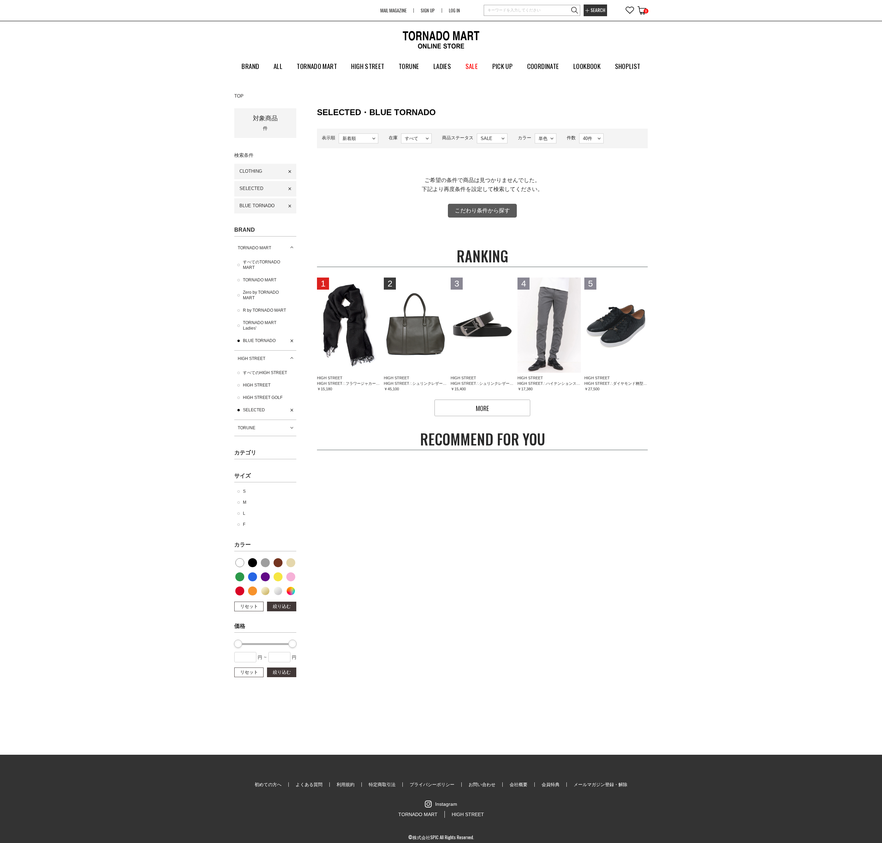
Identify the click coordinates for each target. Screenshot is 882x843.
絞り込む (282, 606)
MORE (482, 408)
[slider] (238, 644)
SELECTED (251, 188)
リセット (249, 606)
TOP (239, 96)
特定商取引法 (382, 784)
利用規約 (346, 784)
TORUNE (246, 427)
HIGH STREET (251, 358)
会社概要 (518, 784)
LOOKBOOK (587, 66)
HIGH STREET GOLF (263, 397)
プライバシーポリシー (432, 784)
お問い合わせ (482, 784)
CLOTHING (250, 171)
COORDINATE (543, 66)
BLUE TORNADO (257, 205)
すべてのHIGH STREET (265, 372)
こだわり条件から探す (482, 210)
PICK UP (502, 66)
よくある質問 (309, 784)
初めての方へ (268, 784)
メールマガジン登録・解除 (600, 784)
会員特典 (551, 784)
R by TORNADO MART (264, 310)
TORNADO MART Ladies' (259, 325)
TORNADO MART (254, 247)
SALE (471, 66)
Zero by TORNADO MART (261, 295)
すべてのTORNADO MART (261, 265)
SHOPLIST (627, 66)
